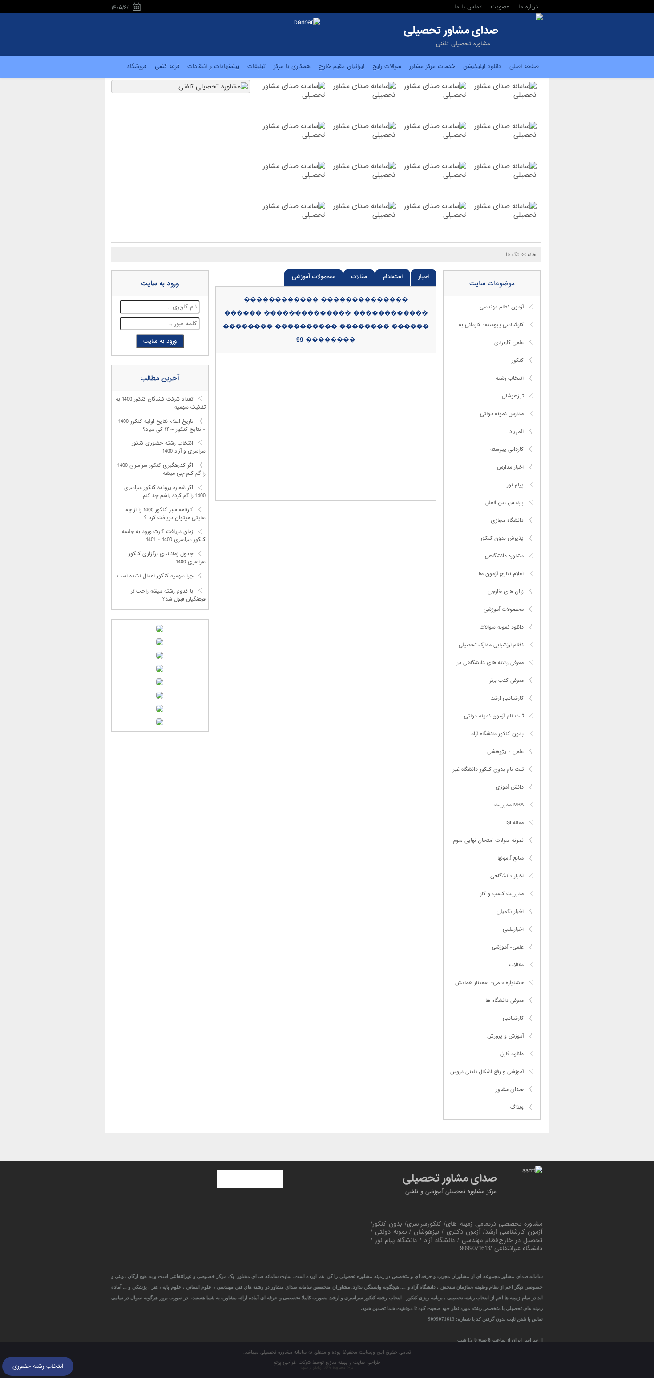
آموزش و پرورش (505, 1036)
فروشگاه (137, 66)
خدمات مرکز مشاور (432, 66)
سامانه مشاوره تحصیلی (282, 1352)
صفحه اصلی (524, 66)
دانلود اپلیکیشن (482, 66)
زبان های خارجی (506, 592)
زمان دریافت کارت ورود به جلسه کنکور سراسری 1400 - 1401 (164, 536)
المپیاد (516, 432)
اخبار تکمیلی (510, 912)
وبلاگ (517, 1107)
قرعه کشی (167, 66)
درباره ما (528, 7)
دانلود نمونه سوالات (502, 627)
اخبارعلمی (513, 929)
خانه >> (528, 254)
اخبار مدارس (510, 467)
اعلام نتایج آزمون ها (501, 574)
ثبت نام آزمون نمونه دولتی (494, 716)
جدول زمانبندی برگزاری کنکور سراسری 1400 (167, 558)
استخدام (393, 276)
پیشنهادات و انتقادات (213, 66)
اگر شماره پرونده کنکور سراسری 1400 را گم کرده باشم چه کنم (165, 492)
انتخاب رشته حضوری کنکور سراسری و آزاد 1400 (169, 448)
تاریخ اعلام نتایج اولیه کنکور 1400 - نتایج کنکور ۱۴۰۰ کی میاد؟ (162, 425)
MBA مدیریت (509, 805)
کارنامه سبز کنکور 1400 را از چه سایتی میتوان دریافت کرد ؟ (165, 514)
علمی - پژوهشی (505, 752)
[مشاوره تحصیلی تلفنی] (539, 17)
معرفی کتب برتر (506, 681)
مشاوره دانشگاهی (504, 556)
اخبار (423, 276)
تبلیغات (256, 66)
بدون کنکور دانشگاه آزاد (497, 734)
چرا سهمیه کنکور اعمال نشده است (155, 576)
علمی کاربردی (509, 343)
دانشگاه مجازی (507, 521)
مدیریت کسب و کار (502, 894)
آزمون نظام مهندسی (502, 307)
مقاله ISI (514, 823)
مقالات (359, 276)
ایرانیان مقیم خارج (341, 66)
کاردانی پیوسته (507, 449)
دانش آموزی (510, 787)
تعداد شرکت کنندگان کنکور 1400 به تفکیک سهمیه (161, 404)
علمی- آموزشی (508, 947)
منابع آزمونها (510, 858)
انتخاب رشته (510, 378)
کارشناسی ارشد (507, 698)
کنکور (518, 361)
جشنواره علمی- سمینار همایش (489, 983)
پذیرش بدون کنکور (502, 538)
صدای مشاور (510, 1090)
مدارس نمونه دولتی (502, 414)
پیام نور (515, 485)
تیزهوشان (513, 396)
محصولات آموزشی (313, 276)
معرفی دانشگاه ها (504, 1001)
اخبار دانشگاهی (507, 876)
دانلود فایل (512, 1054)
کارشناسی (513, 1018)
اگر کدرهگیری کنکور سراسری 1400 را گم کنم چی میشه (161, 470)
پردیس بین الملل (504, 503)
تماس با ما (468, 7)
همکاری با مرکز (292, 66)
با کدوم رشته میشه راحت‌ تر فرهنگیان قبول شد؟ (168, 595)
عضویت (500, 7)
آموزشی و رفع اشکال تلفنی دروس (487, 1072)
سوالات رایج (386, 66)
